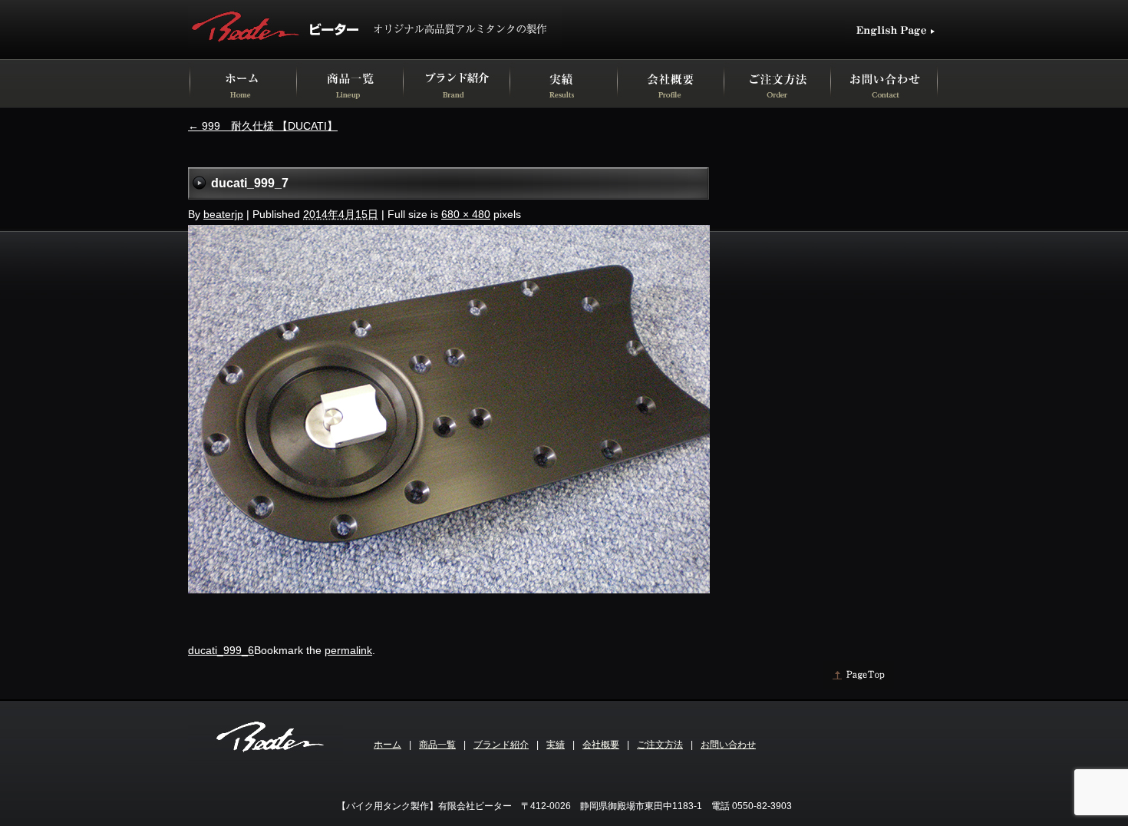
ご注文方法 (660, 744)
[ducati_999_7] (449, 589)
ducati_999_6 (221, 650)
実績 (555, 744)
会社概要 (600, 744)
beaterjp (223, 214)
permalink (348, 650)
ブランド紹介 (501, 744)
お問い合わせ (728, 744)
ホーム (387, 744)
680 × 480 (465, 214)
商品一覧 (437, 744)
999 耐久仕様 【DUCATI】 (263, 126)
